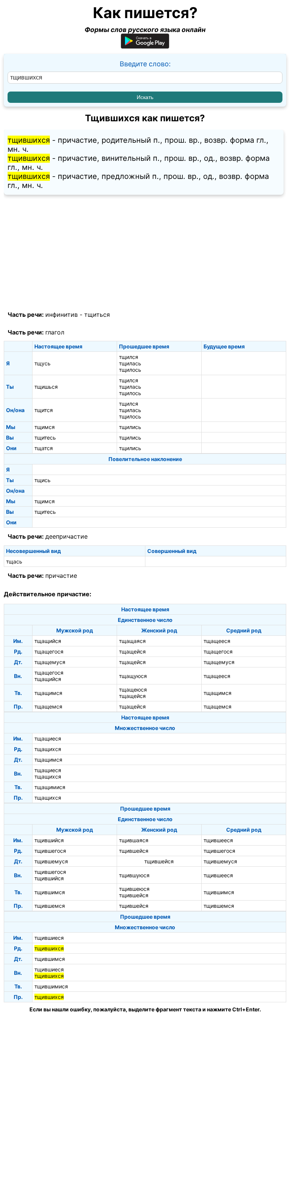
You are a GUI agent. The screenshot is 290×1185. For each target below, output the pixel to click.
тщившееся (218, 840)
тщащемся (48, 706)
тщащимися (49, 787)
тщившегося (50, 851)
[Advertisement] (145, 253)
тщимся (44, 427)
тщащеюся (133, 689)
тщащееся (217, 641)
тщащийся (47, 641)
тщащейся (132, 651)
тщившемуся (51, 861)
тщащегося (48, 651)
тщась (14, 561)
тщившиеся (49, 938)
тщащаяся (132, 641)
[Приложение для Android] (145, 46)
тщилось (130, 369)
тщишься (46, 386)
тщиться (97, 314)
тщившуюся (134, 875)
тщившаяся (133, 840)
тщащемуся (49, 662)
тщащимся (48, 693)
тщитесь (45, 437)
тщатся (43, 448)
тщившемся (49, 905)
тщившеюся (134, 889)
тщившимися (51, 986)
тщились (130, 427)
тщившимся (49, 892)
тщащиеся (47, 738)
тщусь (42, 363)
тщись (42, 480)
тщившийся (49, 840)
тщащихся (47, 749)
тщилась (130, 363)
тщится (43, 410)
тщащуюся (133, 676)
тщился (128, 357)
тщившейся (133, 851)
